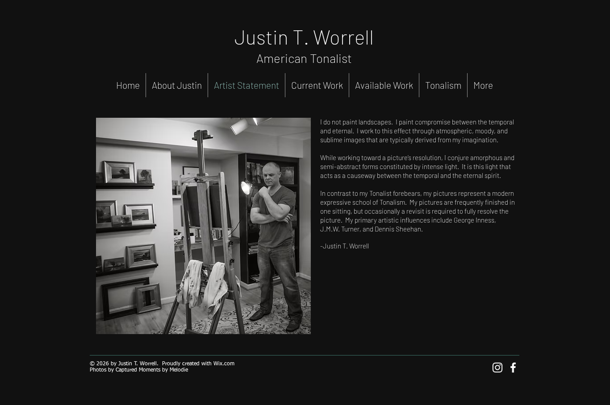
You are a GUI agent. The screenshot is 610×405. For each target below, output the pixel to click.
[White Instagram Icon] (497, 367)
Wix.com (223, 364)
